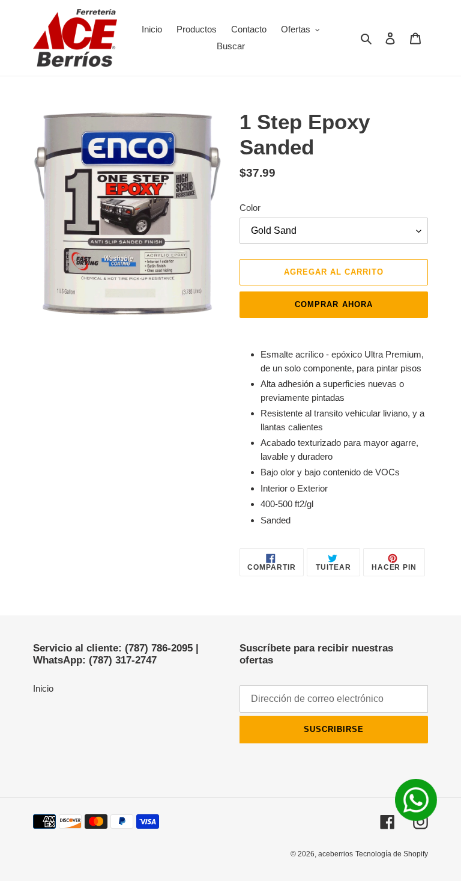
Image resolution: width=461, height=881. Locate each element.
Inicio (43, 688)
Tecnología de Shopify (391, 854)
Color (250, 208)
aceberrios (335, 854)
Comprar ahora (334, 304)
